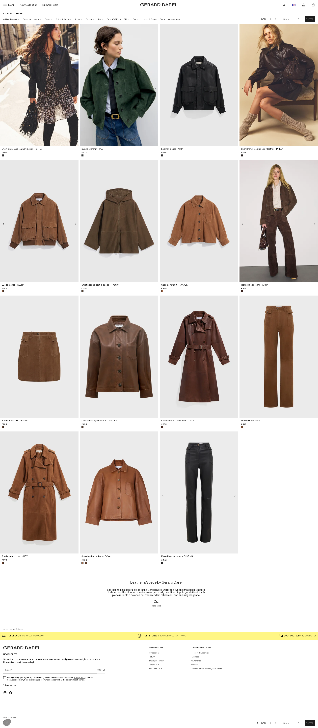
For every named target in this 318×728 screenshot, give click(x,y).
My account (154, 653)
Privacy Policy (80, 677)
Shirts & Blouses (63, 19)
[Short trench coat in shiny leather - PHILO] (278, 85)
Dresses (27, 19)
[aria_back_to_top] (257, 723)
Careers (195, 665)
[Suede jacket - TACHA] (39, 221)
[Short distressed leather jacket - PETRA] (39, 85)
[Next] (75, 88)
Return (152, 657)
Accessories (174, 19)
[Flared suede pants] (278, 357)
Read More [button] (156, 606)
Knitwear (79, 19)
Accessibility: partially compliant (206, 669)
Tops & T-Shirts (114, 19)
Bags (162, 19)
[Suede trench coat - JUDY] (39, 492)
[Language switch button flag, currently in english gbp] (293, 5)
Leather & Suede (149, 19)
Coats (135, 19)
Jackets (38, 19)
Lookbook (195, 657)
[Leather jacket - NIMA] (199, 85)
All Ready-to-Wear (11, 19)
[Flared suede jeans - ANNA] (278, 221)
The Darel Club (155, 669)
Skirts (127, 19)
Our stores (196, 661)
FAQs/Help (154, 665)
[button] (310, 19)
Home (4, 629)
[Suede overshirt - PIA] (119, 85)
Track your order (156, 661)
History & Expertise (200, 653)
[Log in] (303, 4)
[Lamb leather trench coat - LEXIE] (199, 357)
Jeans (100, 19)
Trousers (90, 19)
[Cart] (313, 4)
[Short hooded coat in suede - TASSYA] (119, 221)
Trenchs (48, 19)
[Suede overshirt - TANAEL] (199, 221)
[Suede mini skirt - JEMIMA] (39, 357)
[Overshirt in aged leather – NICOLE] (119, 357)
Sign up (101, 670)
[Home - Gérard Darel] (159, 5)
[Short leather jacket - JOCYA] (119, 492)
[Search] (284, 4)
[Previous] (3, 88)
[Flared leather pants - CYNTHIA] (199, 492)
